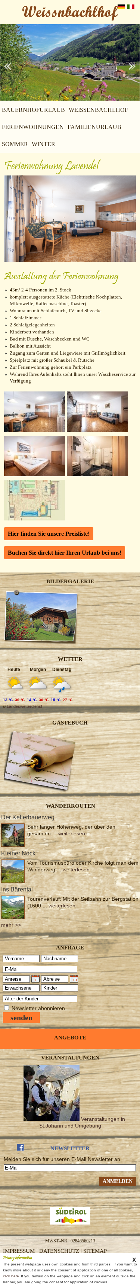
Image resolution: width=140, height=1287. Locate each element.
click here (11, 1276)
